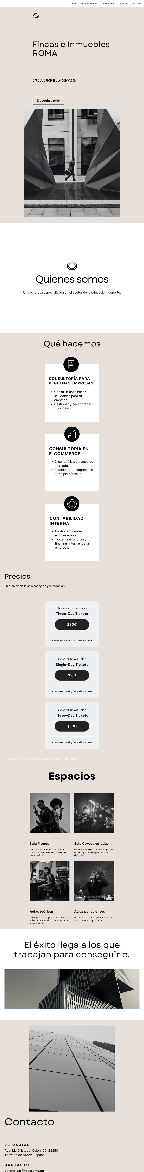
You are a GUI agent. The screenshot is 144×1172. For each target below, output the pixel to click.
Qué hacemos (109, 3)
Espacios (137, 3)
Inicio (74, 3)
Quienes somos (89, 3)
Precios (124, 3)
